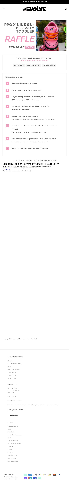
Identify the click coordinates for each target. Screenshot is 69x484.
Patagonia (11, 452)
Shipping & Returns (13, 369)
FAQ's (9, 366)
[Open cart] (65, 9)
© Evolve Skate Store (9, 474)
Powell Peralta (12, 458)
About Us (10, 361)
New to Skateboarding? (15, 364)
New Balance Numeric (14, 443)
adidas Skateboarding (14, 435)
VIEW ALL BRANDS (13, 461)
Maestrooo (14, 477)
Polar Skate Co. (12, 455)
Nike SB (10, 438)
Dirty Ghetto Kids (13, 441)
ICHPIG (10, 429)
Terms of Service (13, 375)
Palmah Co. (11, 432)
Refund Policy (12, 378)
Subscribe (14, 415)
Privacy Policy (12, 372)
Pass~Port (10, 449)
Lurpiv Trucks (11, 446)
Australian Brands (13, 426)
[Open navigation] (4, 8)
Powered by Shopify (10, 479)
